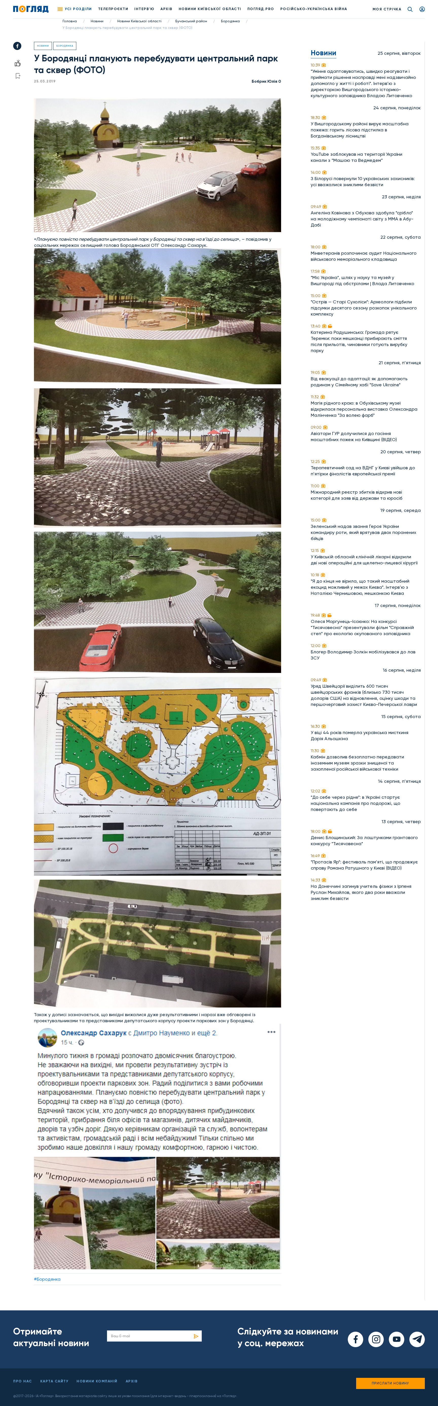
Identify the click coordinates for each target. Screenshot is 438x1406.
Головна (70, 21)
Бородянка (230, 21)
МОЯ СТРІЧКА (387, 9)
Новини (97, 21)
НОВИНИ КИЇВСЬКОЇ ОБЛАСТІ (210, 9)
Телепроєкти (113, 9)
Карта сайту (54, 1381)
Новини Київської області (139, 21)
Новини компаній (97, 1381)
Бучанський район (191, 21)
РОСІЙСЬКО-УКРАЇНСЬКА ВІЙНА (313, 9)
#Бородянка (47, 1279)
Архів (166, 9)
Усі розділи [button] (78, 9)
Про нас (22, 1381)
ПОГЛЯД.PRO (260, 9)
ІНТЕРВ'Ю (144, 9)
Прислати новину (390, 1383)
